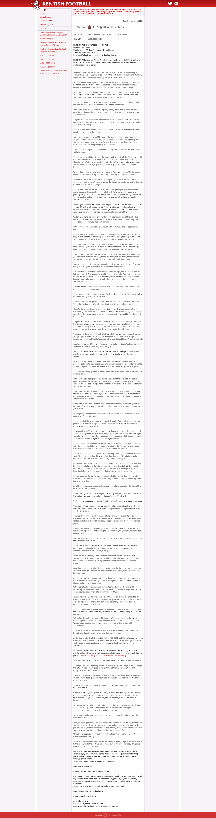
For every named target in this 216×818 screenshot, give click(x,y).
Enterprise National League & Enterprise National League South (53, 33)
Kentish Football (67, 3)
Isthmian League (46, 38)
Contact (43, 28)
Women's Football (47, 59)
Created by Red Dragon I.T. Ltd (108, 815)
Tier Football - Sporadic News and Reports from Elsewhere (53, 72)
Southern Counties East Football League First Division (53, 50)
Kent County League (48, 55)
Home (42, 13)
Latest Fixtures (46, 17)
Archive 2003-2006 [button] (48, 67)
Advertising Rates (47, 24)
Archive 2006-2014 (47, 63)
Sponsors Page (46, 21)
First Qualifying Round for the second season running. (104, 655)
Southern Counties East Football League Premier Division (53, 43)
